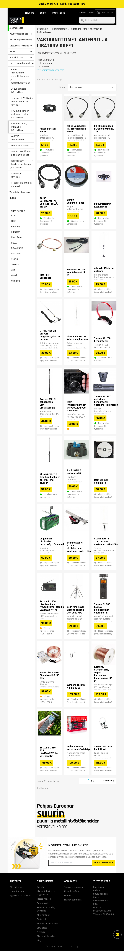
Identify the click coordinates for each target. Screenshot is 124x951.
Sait (13, 270)
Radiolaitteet (16, 57)
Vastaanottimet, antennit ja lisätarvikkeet (19, 127)
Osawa (14, 259)
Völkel (14, 275)
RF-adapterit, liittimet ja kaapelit (21, 184)
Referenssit (42, 903)
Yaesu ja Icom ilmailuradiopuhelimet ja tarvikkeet (21, 164)
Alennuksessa (16, 27)
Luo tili (67, 895)
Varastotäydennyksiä (20, 192)
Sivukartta (42, 927)
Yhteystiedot (58, 12)
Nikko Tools (16, 237)
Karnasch (15, 232)
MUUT (12, 51)
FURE (13, 221)
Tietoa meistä (44, 898)
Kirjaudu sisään (87, 12)
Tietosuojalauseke (46, 936)
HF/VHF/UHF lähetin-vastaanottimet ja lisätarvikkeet (20, 114)
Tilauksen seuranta (73, 887)
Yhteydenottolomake (47, 923)
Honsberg (15, 226)
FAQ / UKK (41, 919)
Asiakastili (71, 881)
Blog (39, 940)
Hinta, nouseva (92, 87)
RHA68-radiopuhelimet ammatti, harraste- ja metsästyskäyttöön (20, 76)
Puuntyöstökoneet (19, 33)
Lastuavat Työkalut (19, 45)
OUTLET (15, 264)
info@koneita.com (102, 910)
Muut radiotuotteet (20, 145)
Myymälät (41, 932)
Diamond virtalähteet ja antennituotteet (21, 153)
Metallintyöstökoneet (20, 39)
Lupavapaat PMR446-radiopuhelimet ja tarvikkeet (21, 101)
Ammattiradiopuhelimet (22, 63)
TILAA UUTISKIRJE (103, 862)
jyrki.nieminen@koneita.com (50, 70)
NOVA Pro (16, 253)
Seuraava (109, 781)
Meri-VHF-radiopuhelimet (18, 138)
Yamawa (15, 280)
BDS (13, 215)
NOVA (14, 242)
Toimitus (41, 887)
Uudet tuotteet (17, 891)
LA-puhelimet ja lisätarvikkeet (18, 90)
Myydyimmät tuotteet (20, 895)
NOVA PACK (17, 248)
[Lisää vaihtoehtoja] (117, 934)
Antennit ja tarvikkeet (16, 175)
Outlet (13, 198)
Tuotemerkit (18, 211)
